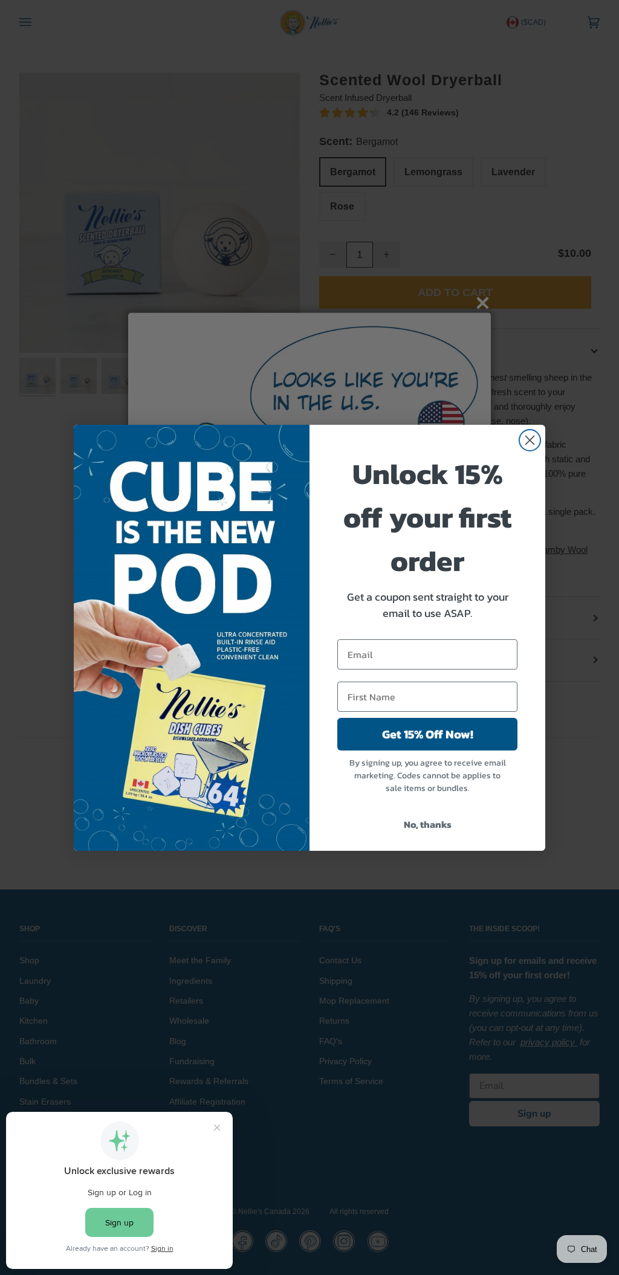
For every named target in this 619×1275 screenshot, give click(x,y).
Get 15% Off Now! (427, 734)
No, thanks (428, 824)
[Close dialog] (529, 440)
